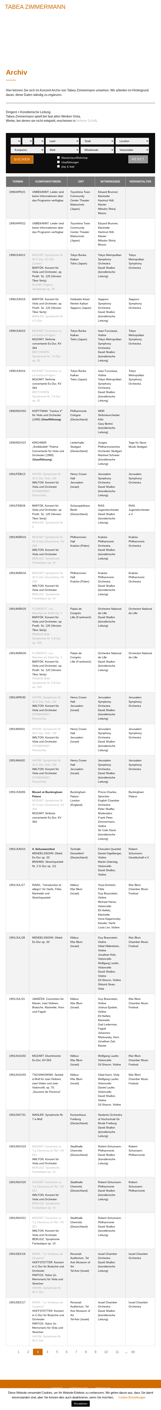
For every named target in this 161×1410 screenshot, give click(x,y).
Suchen (22, 159)
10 (106, 1352)
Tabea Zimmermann (35, 7)
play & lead (67, 166)
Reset (138, 159)
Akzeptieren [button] (80, 1403)
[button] (152, 6)
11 (117, 1352)
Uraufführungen (70, 162)
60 (133, 1352)
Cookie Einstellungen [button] (132, 1397)
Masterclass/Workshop (74, 157)
